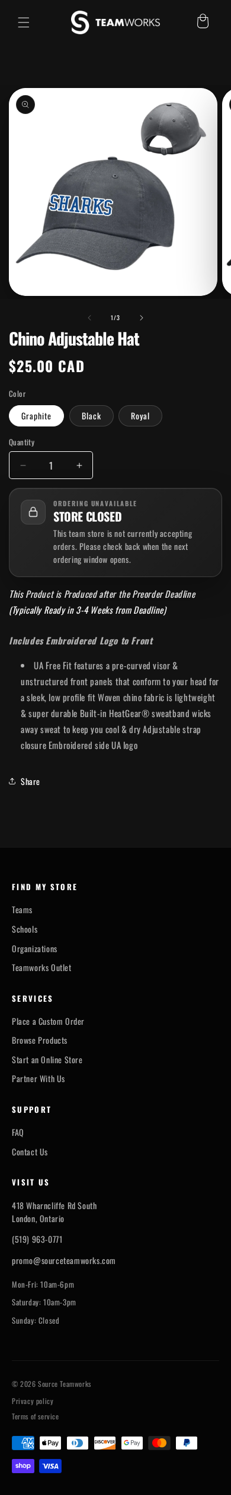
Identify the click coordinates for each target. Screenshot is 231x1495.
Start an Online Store (47, 1060)
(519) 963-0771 (37, 1239)
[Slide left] (89, 318)
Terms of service (35, 1416)
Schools (24, 929)
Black (91, 415)
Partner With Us (38, 1078)
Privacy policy (32, 1401)
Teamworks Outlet (42, 967)
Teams (22, 910)
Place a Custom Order (48, 1021)
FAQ (18, 1132)
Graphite (36, 415)
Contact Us (30, 1152)
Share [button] (30, 781)
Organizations (34, 949)
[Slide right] (142, 318)
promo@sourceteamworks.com (64, 1260)
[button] (24, 22)
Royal (140, 415)
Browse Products (40, 1040)
